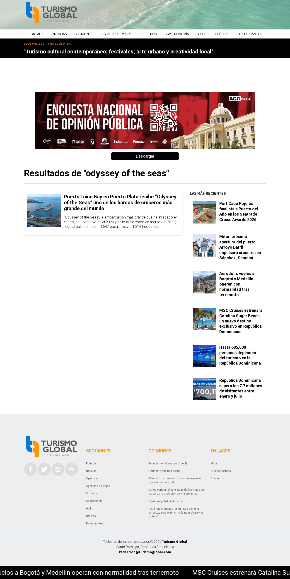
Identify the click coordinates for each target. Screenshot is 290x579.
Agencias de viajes (116, 34)
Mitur (214, 463)
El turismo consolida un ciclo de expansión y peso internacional (175, 480)
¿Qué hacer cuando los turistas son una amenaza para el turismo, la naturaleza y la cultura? (175, 512)
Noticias (60, 34)
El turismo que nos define (164, 471)
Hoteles (222, 34)
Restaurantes (250, 34)
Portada (36, 34)
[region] (181, 15)
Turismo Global (174, 541)
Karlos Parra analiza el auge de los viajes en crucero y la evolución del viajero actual (176, 491)
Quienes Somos (221, 471)
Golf (202, 34)
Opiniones (84, 34)
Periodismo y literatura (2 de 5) (167, 463)
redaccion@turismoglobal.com (145, 552)
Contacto (216, 478)
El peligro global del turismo (165, 501)
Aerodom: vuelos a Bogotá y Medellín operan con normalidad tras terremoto (236, 284)
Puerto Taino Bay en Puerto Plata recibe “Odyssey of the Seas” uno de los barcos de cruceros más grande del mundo (120, 202)
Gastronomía (177, 34)
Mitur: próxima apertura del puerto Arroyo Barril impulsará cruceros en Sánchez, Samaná (240, 247)
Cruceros (148, 34)
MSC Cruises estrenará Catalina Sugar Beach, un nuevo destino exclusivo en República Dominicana (240, 321)
